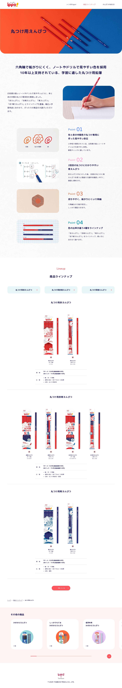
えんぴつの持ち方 (109, 4)
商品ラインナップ (89, 4)
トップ (9, 600)
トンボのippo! (71, 4)
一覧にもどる (61, 588)
